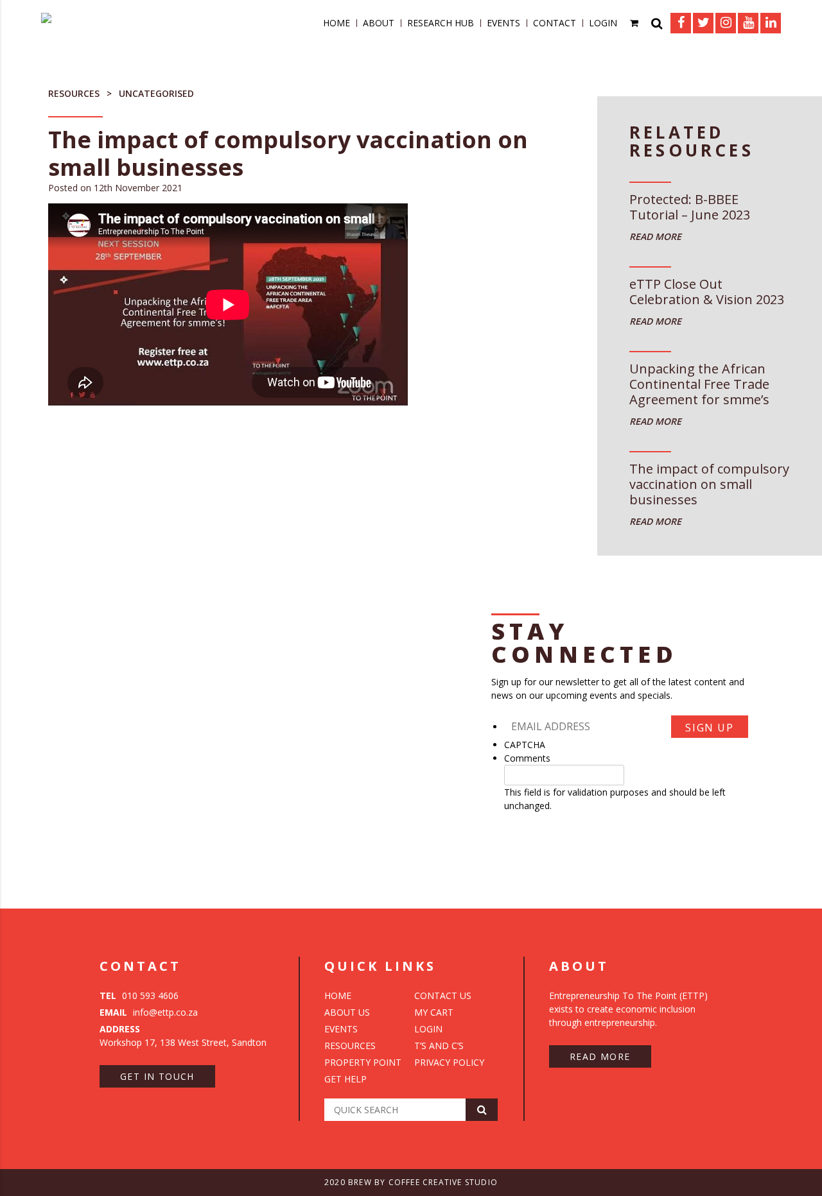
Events (503, 23)
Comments (527, 758)
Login (603, 23)
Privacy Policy (449, 1062)
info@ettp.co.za (149, 1012)
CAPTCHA (524, 745)
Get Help (345, 1079)
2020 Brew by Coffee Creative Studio (411, 1182)
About (378, 23)
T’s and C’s (439, 1045)
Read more (600, 1056)
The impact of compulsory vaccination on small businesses (709, 484)
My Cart (433, 1012)
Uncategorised (156, 93)
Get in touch (157, 1076)
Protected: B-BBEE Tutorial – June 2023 (689, 207)
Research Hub (440, 23)
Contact (554, 23)
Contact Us (442, 995)
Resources (74, 93)
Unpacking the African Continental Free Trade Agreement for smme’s (699, 384)
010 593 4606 (139, 995)
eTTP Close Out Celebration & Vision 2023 (706, 292)
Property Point (362, 1062)
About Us (347, 1012)
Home (336, 23)
